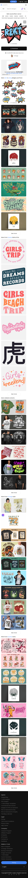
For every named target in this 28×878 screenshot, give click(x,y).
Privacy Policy (5, 823)
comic (6, 16)
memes (16, 16)
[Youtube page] (16, 874)
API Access (4, 837)
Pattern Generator (6, 859)
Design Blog (4, 797)
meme (11, 16)
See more (14, 233)
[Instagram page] (9, 874)
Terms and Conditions (7, 821)
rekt (3, 16)
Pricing (3, 819)
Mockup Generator (6, 851)
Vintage (10, 496)
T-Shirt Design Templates (8, 803)
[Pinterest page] (14, 874)
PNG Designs (4, 801)
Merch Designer (5, 846)
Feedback (4, 841)
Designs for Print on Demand (9, 808)
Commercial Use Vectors (8, 805)
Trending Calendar (6, 814)
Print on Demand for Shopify (9, 812)
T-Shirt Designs (5, 799)
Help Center (4, 825)
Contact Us (4, 839)
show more (5, 74)
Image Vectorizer (6, 853)
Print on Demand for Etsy (8, 810)
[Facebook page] (11, 874)
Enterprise (4, 835)
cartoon (21, 16)
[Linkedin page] (19, 874)
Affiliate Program (6, 833)
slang (10, 78)
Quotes (10, 237)
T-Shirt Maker (5, 855)
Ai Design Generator (7, 849)
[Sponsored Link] (14, 65)
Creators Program (6, 831)
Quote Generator (6, 857)
